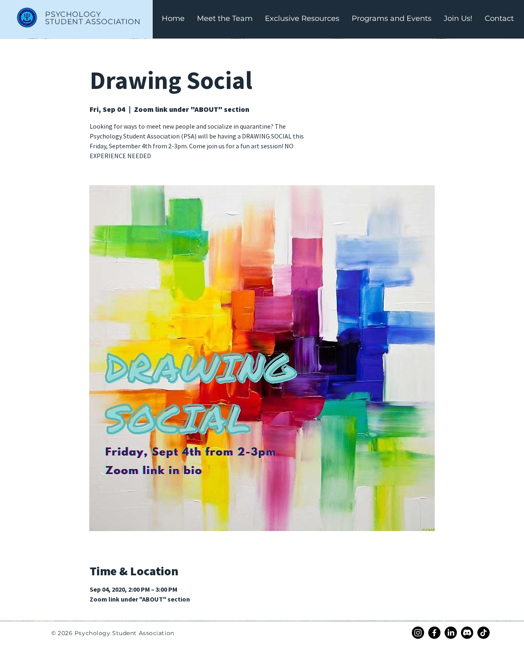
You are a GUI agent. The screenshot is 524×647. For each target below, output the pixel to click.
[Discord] (467, 633)
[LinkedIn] (451, 633)
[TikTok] (483, 633)
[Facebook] (434, 633)
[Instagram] (418, 633)
